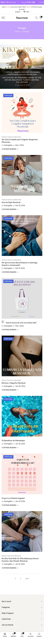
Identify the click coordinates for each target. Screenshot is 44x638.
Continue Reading (9, 149)
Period (4, 137)
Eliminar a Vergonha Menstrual (13, 383)
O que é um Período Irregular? (13, 498)
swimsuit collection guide (28, 74)
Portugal (8, 95)
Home (17, 31)
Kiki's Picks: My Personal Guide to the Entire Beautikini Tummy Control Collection (22, 80)
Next (27, 578)
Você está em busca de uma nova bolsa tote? (19, 323)
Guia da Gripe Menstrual (11, 202)
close (42, 2)
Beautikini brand (20, 72)
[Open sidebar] (3, 322)
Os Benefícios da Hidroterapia (13, 440)
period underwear (14, 137)
